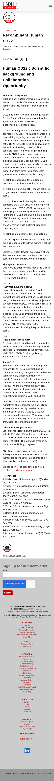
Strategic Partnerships (27, 632)
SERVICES (27, 654)
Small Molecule (27, 671)
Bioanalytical (27, 659)
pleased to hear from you (19, 470)
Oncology (27, 702)
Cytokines (27, 724)
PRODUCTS (27, 719)
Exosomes (27, 685)
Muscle (27, 707)
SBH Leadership (27, 627)
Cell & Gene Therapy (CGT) (27, 668)
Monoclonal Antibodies (27, 726)
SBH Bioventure (27, 733)
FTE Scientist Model (27, 689)
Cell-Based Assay (27, 664)
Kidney (27, 704)
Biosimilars (27, 673)
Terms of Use (36, 773)
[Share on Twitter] (21, 59)
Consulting (27, 692)
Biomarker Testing (27, 661)
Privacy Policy (46, 773)
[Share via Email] (11, 59)
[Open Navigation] (50, 6)
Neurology (27, 711)
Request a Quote (27, 644)
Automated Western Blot (27, 657)
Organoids (27, 682)
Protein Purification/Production (27, 687)
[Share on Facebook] (26, 59)
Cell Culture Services (27, 666)
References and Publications (27, 635)
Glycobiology (27, 729)
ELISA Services (27, 678)
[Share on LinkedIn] (16, 59)
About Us (27, 625)
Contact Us (27, 646)
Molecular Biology (27, 680)
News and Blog (27, 637)
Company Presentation (27, 630)
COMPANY (27, 623)
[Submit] (50, 44)
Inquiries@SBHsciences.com (33, 609)
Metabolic (27, 709)
